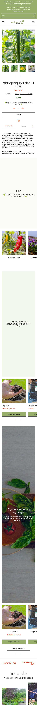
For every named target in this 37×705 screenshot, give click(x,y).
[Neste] (33, 46)
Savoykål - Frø (10, 663)
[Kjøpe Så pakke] (14, 391)
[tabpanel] (18, 142)
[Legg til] (23, 108)
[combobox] (17, 15)
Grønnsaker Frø (14, 258)
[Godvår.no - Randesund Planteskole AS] (17, 22)
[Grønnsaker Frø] (14, 243)
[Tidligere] (3, 46)
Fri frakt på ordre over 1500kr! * (23, 94)
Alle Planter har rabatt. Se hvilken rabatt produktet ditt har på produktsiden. (18, 3)
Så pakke (5, 406)
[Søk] (34, 15)
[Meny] (3, 22)
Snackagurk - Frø (28, 663)
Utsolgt (18, 115)
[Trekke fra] (14, 108)
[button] (33, 22)
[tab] (9, 126)
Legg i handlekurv (14, 414)
